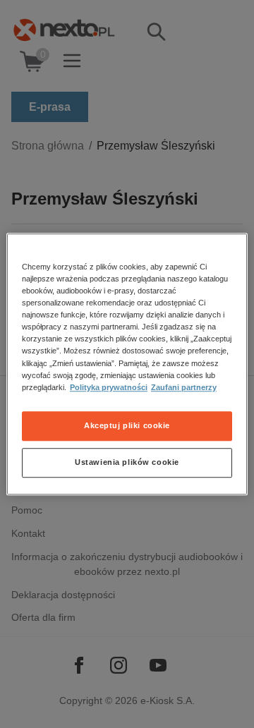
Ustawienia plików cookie (127, 462)
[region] (127, 364)
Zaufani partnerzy (184, 387)
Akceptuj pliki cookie (127, 425)
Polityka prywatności (108, 387)
